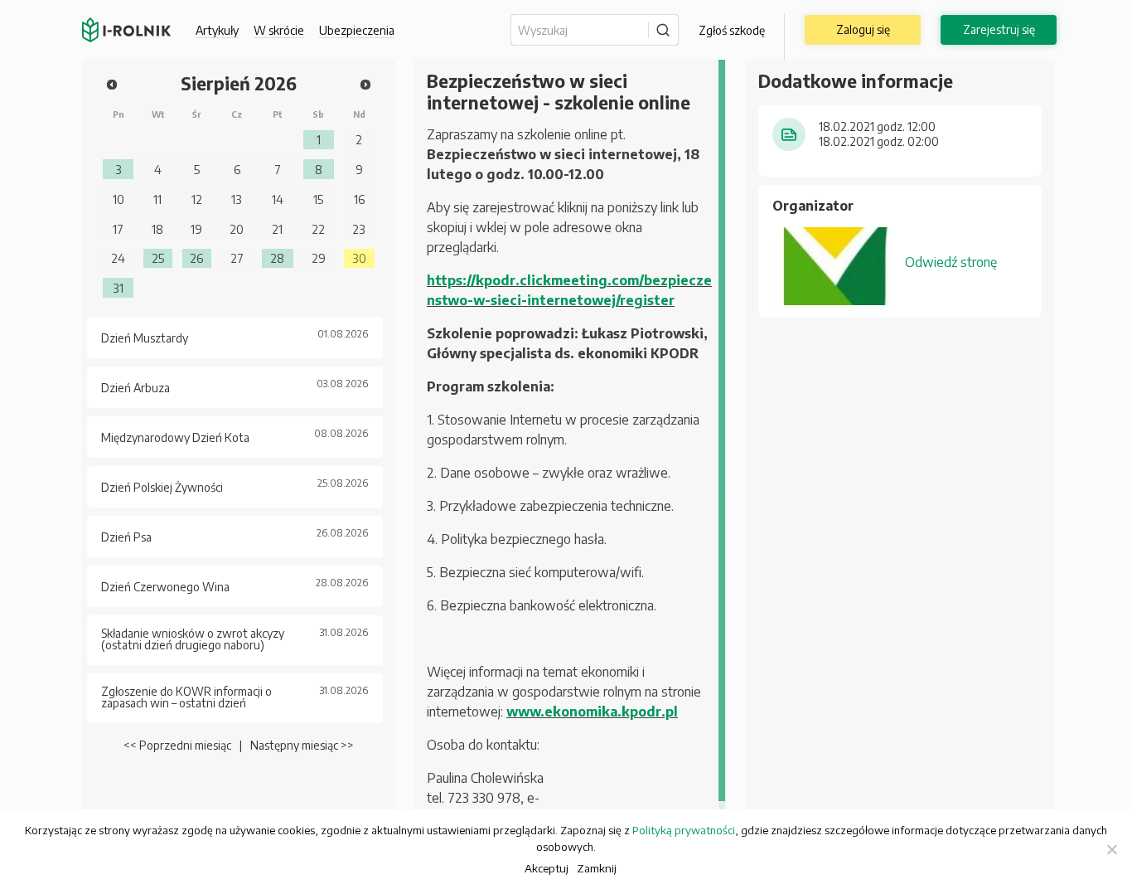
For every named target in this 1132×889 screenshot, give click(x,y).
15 (318, 199)
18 (157, 228)
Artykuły (217, 30)
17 (118, 228)
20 (237, 228)
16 (359, 199)
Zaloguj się (863, 29)
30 (359, 257)
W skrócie (279, 30)
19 (196, 228)
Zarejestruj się (999, 29)
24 (118, 257)
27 (237, 257)
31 (118, 287)
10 (118, 199)
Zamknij (597, 868)
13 (236, 199)
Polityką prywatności (683, 830)
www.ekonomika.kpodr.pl (592, 711)
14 (277, 199)
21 (277, 228)
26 (196, 257)
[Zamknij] (1111, 849)
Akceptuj (546, 868)
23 (358, 228)
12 (196, 199)
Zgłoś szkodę (732, 30)
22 (318, 228)
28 (277, 257)
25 (158, 257)
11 (157, 199)
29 (319, 257)
